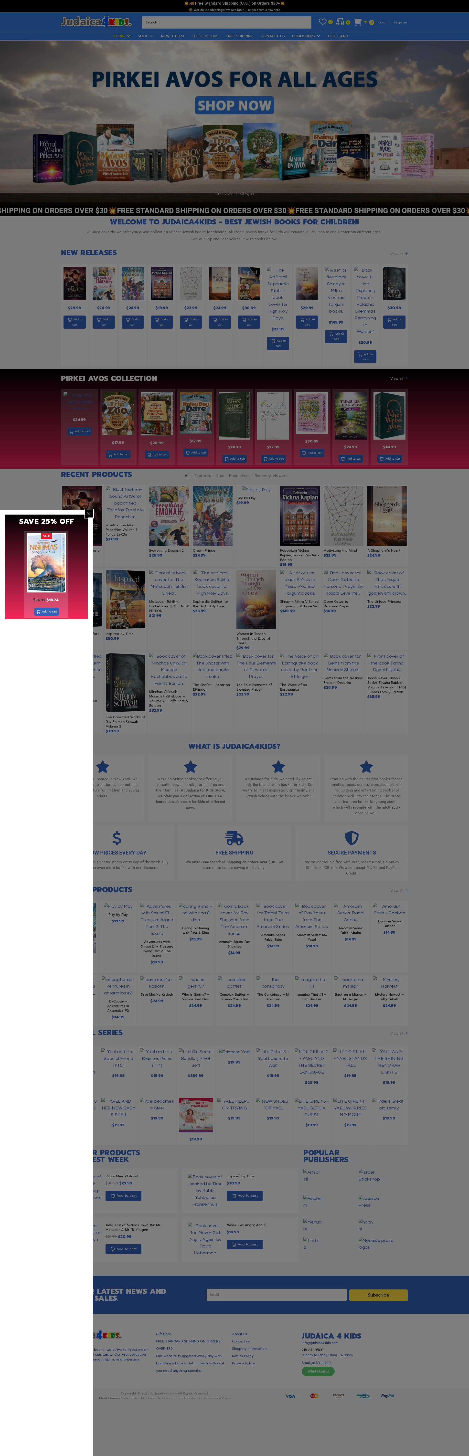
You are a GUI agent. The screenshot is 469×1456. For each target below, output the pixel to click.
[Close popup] (89, 513)
